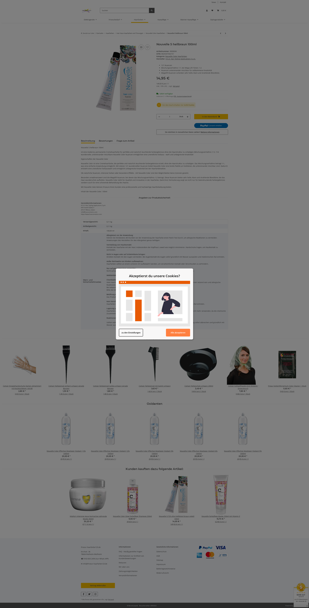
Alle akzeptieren (178, 332)
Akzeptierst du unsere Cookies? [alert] (154, 276)
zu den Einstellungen (131, 332)
